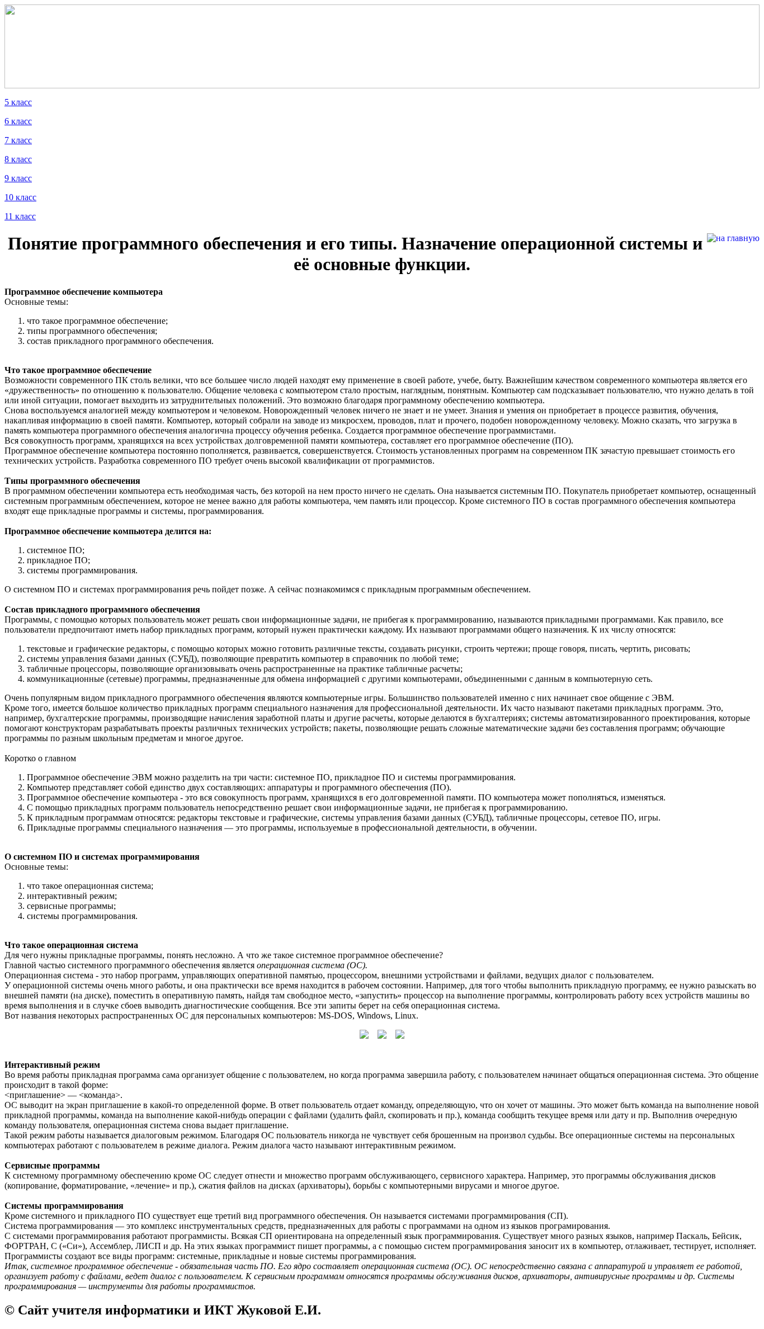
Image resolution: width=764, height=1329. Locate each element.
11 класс (20, 216)
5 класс (18, 102)
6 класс (18, 121)
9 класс (18, 178)
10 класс (20, 197)
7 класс (18, 140)
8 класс (18, 159)
